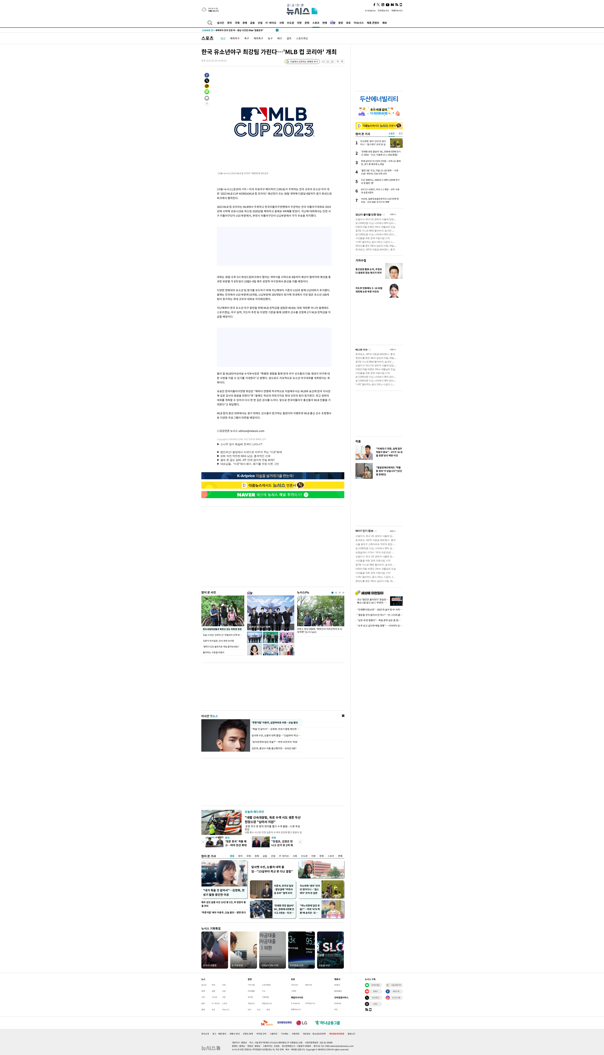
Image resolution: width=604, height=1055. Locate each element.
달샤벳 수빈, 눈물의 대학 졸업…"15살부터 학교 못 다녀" (276, 735)
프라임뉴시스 (383, 10)
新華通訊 (338, 991)
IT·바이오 (271, 23)
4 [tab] (343, 593)
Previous (203, 842)
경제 (244, 23)
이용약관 (295, 1033)
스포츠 (315, 23)
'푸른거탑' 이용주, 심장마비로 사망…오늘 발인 (274, 722)
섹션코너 (251, 1003)
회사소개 (205, 1033)
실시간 (220, 23)
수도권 (290, 23)
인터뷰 (250, 997)
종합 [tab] (401, 133)
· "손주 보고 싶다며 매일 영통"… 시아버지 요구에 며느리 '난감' (379, 625)
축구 (246, 38)
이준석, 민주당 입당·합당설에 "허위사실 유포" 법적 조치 (283, 889)
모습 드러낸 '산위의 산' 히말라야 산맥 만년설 (223, 634)
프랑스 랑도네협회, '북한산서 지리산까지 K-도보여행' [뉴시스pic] (319, 630)
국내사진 (294, 984)
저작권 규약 (261, 1033)
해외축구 (258, 38)
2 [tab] (336, 593)
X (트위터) (375, 997)
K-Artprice (370, 10)
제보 (384, 23)
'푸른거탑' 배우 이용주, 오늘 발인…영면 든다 (223, 912)
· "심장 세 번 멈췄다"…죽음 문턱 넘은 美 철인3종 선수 (379, 620)
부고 (258, 1009)
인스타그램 (396, 997)
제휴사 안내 (235, 1033)
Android (337, 1003)
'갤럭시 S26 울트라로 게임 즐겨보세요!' (221, 646)
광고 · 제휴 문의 (219, 1033)
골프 (289, 38)
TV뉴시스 (359, 23)
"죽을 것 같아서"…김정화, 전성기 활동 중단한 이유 (276, 729)
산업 (260, 23)
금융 (252, 23)
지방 (299, 23)
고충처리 (273, 1033)
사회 (281, 23)
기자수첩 (360, 260)
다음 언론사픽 (396, 985)
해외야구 (235, 38)
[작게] (337, 61)
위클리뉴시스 (397, 10)
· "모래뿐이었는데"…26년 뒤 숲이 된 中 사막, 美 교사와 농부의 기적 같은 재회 (379, 609)
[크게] (342, 61)
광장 (340, 23)
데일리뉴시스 (267, 1003)
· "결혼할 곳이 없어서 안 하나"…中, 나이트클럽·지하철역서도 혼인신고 (379, 614)
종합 (232, 856)
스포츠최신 (302, 38)
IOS (335, 1009)
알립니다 (351, 1033)
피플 (358, 441)
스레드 (375, 1003)
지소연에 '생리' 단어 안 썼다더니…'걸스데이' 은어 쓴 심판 (310, 889)
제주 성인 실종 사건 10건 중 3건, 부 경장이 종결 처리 (223, 904)
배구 (279, 38)
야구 (223, 38)
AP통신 (337, 984)
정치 (229, 23)
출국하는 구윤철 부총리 (213, 652)
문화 (307, 23)
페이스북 (396, 991)
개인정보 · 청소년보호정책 (314, 1033)
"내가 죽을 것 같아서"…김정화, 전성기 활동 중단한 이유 (224, 892)
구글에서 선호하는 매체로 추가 (304, 61)
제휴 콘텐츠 (373, 23)
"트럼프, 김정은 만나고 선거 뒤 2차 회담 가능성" (282, 845)
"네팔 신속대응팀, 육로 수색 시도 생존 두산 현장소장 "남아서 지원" (273, 819)
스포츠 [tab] (392, 133)
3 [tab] (340, 593)
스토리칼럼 (266, 984)
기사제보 (284, 1033)
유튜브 (375, 991)
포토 (348, 23)
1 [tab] (332, 593)
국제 (237, 23)
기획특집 (265, 997)
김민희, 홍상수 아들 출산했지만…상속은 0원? (274, 748)
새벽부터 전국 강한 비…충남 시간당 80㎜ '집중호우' (232, 32)
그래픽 (293, 991)
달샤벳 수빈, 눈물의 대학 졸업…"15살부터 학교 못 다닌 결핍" (272, 869)
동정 (268, 1009)
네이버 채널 (375, 985)
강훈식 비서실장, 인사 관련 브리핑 (218, 640)
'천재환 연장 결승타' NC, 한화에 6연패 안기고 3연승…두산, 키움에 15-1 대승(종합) (284, 909)
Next (300, 842)
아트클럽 (251, 991)
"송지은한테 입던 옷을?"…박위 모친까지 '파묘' (275, 742)
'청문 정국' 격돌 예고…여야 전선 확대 (236, 843)
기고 (263, 991)
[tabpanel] (320, 615)
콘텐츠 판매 (248, 1033)
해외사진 (308, 984)
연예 (324, 23)
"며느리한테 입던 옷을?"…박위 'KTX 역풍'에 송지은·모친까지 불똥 (310, 909)
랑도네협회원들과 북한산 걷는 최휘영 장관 (222, 629)
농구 (270, 38)
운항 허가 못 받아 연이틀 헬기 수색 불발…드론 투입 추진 (272, 827)
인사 (249, 1009)
